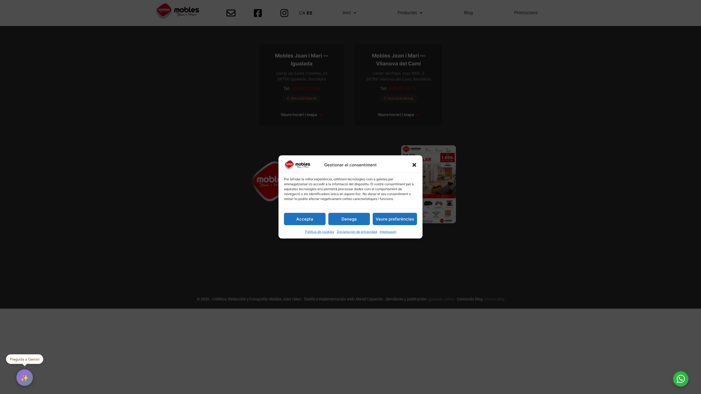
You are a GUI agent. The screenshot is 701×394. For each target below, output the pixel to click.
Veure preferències (395, 219)
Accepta (304, 219)
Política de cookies (319, 232)
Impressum (388, 232)
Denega (349, 219)
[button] (414, 165)
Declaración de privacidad (357, 232)
